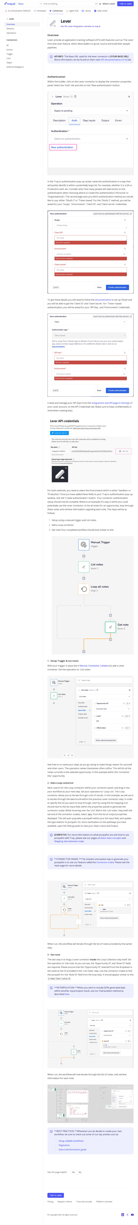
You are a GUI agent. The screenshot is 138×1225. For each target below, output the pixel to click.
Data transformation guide (72, 1149)
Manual (83, 665)
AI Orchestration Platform (19, 10)
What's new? (109, 3)
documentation (103, 299)
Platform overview (104, 1201)
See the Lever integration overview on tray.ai (80, 26)
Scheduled (93, 665)
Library (88, 10)
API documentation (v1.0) (114, 59)
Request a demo (65, 1201)
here (67, 994)
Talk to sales (125, 3)
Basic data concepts (111, 838)
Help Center (102, 10)
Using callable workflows (71, 1140)
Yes (73, 1172)
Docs (20, 3)
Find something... (71, 3)
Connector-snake (105, 862)
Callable (104, 665)
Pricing (50, 1201)
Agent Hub (73, 10)
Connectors (58, 10)
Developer (41, 10)
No (80, 1172)
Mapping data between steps (69, 841)
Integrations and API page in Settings (111, 402)
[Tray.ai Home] (9, 3)
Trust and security (84, 1201)
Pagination (64, 1145)
